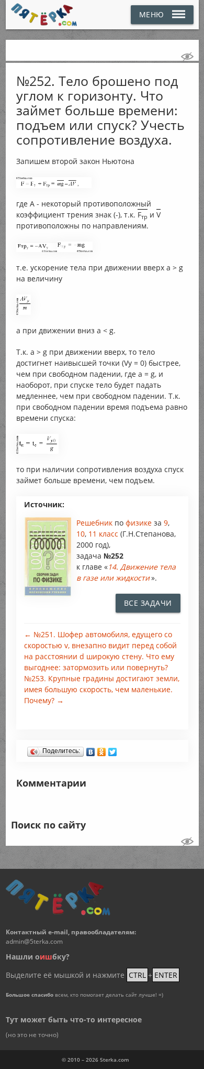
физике (140, 523)
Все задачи (148, 603)
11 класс (103, 534)
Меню (151, 14)
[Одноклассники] (101, 749)
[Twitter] (112, 749)
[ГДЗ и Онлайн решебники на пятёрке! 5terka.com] (44, 14)
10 (80, 534)
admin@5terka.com (34, 941)
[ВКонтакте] (90, 749)
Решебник (95, 523)
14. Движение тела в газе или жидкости (126, 572)
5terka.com (114, 1059)
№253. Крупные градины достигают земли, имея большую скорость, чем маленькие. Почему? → (101, 689)
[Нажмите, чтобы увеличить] (54, 185)
